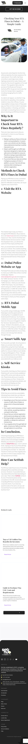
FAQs (2, 731)
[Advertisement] (14, 212)
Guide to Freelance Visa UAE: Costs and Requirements (12, 590)
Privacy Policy (4, 726)
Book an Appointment (5, 720)
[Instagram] (8, 659)
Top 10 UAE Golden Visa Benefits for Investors (12, 540)
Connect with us (4, 715)
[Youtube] (16, 659)
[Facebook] (10, 659)
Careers (2, 706)
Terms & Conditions (5, 728)
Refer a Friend (4, 703)
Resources (3, 708)
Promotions (3, 695)
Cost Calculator (4, 690)
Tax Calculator (4, 692)
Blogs (2, 701)
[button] (14, 612)
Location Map (4, 717)
